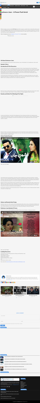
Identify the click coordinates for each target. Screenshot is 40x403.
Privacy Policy (22, 386)
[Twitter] (38, 2)
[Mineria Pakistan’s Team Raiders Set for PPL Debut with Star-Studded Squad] (1, 360)
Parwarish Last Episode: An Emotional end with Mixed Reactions (14, 366)
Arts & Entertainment (5, 5)
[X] (2, 282)
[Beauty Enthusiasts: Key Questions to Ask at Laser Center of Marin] (1, 357)
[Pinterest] (6, 282)
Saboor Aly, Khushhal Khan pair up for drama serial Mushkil (8, 398)
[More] (14, 282)
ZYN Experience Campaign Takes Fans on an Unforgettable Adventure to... (16, 361)
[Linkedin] (5, 282)
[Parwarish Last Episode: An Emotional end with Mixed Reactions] (1, 367)
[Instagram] (9, 282)
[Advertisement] (21, 2)
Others (8, 7)
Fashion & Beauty (11, 5)
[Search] (34, 6)
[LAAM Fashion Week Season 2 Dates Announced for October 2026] (20, 290)
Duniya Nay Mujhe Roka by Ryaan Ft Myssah (6, 396)
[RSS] (12, 282)
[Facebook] (37, 2)
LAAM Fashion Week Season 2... (20, 295)
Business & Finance (17, 5)
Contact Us (22, 387)
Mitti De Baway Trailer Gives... (33, 295)
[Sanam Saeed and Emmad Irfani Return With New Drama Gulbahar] (7, 290)
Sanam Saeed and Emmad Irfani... (7, 295)
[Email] (13, 282)
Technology (4, 7)
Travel (27, 5)
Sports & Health (23, 5)
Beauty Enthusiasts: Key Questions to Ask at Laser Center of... (14, 356)
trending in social (9, 279)
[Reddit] (4, 282)
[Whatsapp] (8, 282)
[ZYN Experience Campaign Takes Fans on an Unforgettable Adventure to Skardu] (1, 362)
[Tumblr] (10, 282)
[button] (1, 292)
